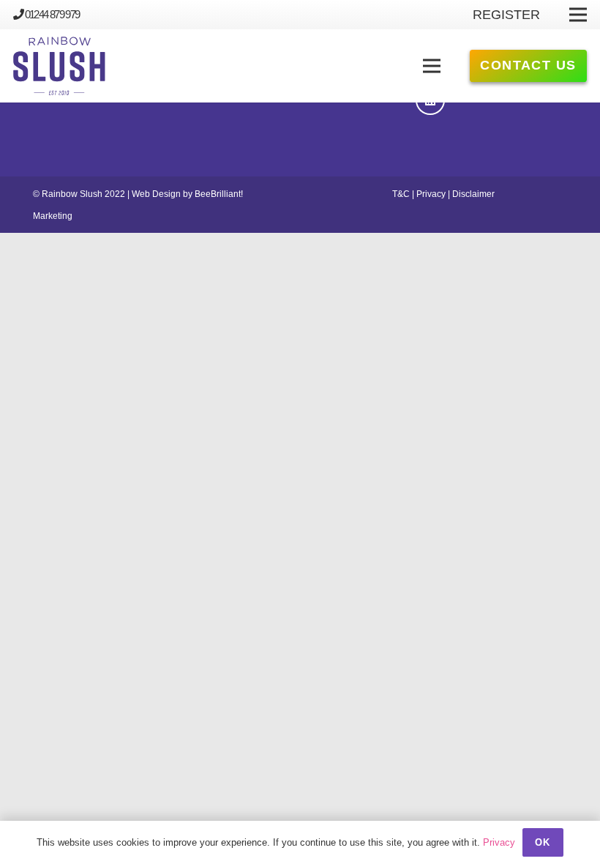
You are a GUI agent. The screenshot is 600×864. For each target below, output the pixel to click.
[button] (432, 66)
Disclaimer (473, 194)
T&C (401, 194)
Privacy (431, 194)
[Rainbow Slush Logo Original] (59, 66)
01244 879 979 (52, 14)
